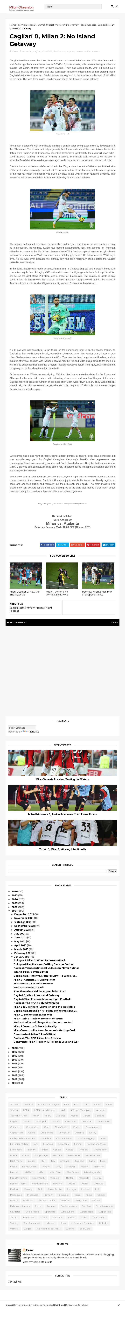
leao (103, 1161)
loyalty (45, 1166)
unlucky (103, 1223)
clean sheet (61, 1127)
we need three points (48, 1228)
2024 (15, 899)
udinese (50, 1223)
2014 (15, 1071)
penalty (28, 1189)
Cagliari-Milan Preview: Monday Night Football (42, 999)
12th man (14, 1104)
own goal (99, 1183)
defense (79, 1132)
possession (16, 1195)
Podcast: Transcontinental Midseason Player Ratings (46, 968)
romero (51, 1206)
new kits (57, 1183)
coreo (31, 1132)
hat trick (57, 1155)
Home (13, 25)
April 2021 (20, 945)
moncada (84, 1178)
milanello (54, 1178)
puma (89, 1195)
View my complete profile (37, 1262)
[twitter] (119, 1305)
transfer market (32, 1223)
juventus (79, 1161)
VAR (63, 1110)
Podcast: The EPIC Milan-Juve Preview (37, 1038)
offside (71, 1183)
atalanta (60, 1115)
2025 (15, 895)
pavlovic (14, 1189)
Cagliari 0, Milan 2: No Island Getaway (36, 995)
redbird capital (47, 1200)
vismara (14, 1228)
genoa (69, 1149)
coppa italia (16, 1132)
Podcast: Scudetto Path (29, 987)
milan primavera (18, 1178)
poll (97, 1189)
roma (38, 1206)
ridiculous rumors (20, 1206)
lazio (92, 1161)
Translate (34, 731)
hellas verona (92, 1155)
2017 (15, 1059)
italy (53, 1161)
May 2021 (20, 941)
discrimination (63, 1138)
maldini (84, 1166)
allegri (36, 1115)
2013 (15, 1075)
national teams (18, 1183)
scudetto (15, 1211)
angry (48, 1115)
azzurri (74, 1115)
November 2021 (24, 918)
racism (14, 1200)
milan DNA (55, 1172)
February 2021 (23, 953)
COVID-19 (43, 25)
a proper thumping (80, 1110)
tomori (71, 1217)
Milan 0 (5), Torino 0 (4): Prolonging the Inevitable (44, 1006)
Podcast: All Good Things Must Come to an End (43, 1022)
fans (35, 1144)
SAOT (109, 1104)
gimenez (83, 1149)
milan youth (38, 1178)
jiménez (64, 1161)
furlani (44, 1149)
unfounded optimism (82, 1223)
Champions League (48, 1104)
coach (76, 1127)
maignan (71, 1166)
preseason (32, 1195)
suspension (104, 1211)
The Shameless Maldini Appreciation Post (40, 991)
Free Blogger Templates (42, 1305)
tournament (98, 1217)
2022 (15, 907)
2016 (15, 1063)
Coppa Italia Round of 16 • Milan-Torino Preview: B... (45, 1010)
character (15, 1127)
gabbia (57, 1149)
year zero (85, 1228)
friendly (31, 1149)
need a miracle (40, 1183)
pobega (71, 1189)
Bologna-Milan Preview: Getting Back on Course (43, 964)
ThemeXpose (22, 1305)
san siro (86, 1206)
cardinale (70, 1121)
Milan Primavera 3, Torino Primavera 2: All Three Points (62, 814)
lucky (58, 1166)
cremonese (47, 1132)
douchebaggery (86, 1138)
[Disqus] (62, 670)
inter (43, 1161)
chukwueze (32, 1127)
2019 (15, 1051)
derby (92, 1132)
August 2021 (22, 929)
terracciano (29, 1217)
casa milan (86, 1121)
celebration (103, 1121)
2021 (15, 910)
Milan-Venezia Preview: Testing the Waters (62, 779)
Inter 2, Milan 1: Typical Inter (31, 971)
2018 (15, 1055)
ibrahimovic (55, 25)
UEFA (26, 1110)
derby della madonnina (22, 1138)
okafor (84, 1183)
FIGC (76, 1104)
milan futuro (72, 1172)
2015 (15, 1067)
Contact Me (14, 1281)
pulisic (77, 1195)
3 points (29, 1104)
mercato (14, 1172)
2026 (15, 891)
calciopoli (41, 1121)
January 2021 (22, 956)
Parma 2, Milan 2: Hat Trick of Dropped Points (97, 593)
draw (102, 1138)
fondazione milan (96, 1144)
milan (41, 1172)
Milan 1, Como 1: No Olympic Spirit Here (57, 593)
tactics (14, 1217)
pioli (40, 1189)
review (75, 25)
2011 (14, 1083)
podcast (85, 1189)
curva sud (64, 1132)
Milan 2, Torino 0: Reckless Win (33, 1014)
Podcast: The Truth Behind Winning (36, 1002)
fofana (78, 1144)
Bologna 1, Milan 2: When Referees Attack (40, 960)
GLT (86, 1104)
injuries (66, 25)
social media (32, 1211)
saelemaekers (88, 25)
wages (27, 1228)
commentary (92, 1127)
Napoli (97, 1104)
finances (48, 1144)
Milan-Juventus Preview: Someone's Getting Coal (44, 1030)
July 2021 (20, 933)
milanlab (69, 1178)
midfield (29, 1172)
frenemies (16, 1149)
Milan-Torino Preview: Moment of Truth (38, 1018)
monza (98, 1178)
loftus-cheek (29, 1166)
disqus (114, 622)
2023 (15, 903)
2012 (15, 1079)
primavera (63, 1195)
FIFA (66, 1104)
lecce (13, 1166)
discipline (46, 1138)
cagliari (32, 25)
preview (48, 1195)
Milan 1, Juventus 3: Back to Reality (35, 1026)
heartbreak (74, 1155)
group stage (41, 1155)
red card (28, 1200)
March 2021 (21, 949)
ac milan (22, 25)
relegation (81, 1200)
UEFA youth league (44, 1110)
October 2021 (23, 921)
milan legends (92, 1172)
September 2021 (24, 925)
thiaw (44, 1217)
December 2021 (24, 914)
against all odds (18, 1115)
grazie (13, 1155)
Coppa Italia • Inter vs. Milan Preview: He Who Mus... (45, 975)
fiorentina (63, 1144)
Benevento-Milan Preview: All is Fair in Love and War (46, 1041)
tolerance (57, 1217)
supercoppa (86, 1211)
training (14, 1223)
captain (56, 1121)
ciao (46, 1127)
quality (101, 1195)
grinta (25, 1155)
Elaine (30, 1250)
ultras (63, 1223)
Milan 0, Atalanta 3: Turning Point (34, 979)
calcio (27, 1121)
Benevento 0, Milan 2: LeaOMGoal (35, 1034)
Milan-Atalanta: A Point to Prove (34, 983)
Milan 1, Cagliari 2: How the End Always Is (25, 593)
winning (70, 1228)
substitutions (67, 1211)
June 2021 (20, 937)
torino (84, 1217)
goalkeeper (100, 1149)
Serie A (14, 1110)
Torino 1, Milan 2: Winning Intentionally (62, 849)
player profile (55, 1189)
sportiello (50, 1211)
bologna (99, 1115)
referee (65, 1200)
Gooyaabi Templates (78, 1305)
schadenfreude (104, 1206)
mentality (99, 1166)
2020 (15, 1048)
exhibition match (19, 1144)
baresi (86, 1115)
